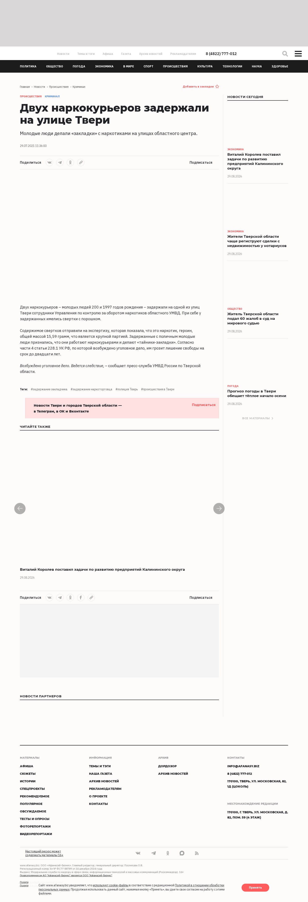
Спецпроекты (32, 789)
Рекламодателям (183, 54)
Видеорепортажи (36, 834)
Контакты (98, 804)
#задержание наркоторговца (91, 389)
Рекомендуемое (34, 796)
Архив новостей (150, 54)
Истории (27, 781)
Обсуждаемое (33, 811)
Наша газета (100, 774)
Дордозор (167, 766)
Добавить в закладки (198, 86)
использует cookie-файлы (110, 885)
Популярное (31, 804)
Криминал (52, 96)
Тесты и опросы (34, 819)
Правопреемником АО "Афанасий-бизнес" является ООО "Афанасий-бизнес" (66, 875)
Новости (63, 54)
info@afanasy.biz (243, 766)
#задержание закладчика (49, 389)
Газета (126, 54)
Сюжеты (28, 774)
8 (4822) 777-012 (221, 53)
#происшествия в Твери (157, 389)
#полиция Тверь (126, 389)
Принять (255, 888)
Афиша (108, 54)
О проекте (98, 796)
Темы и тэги (86, 54)
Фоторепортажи (35, 826)
